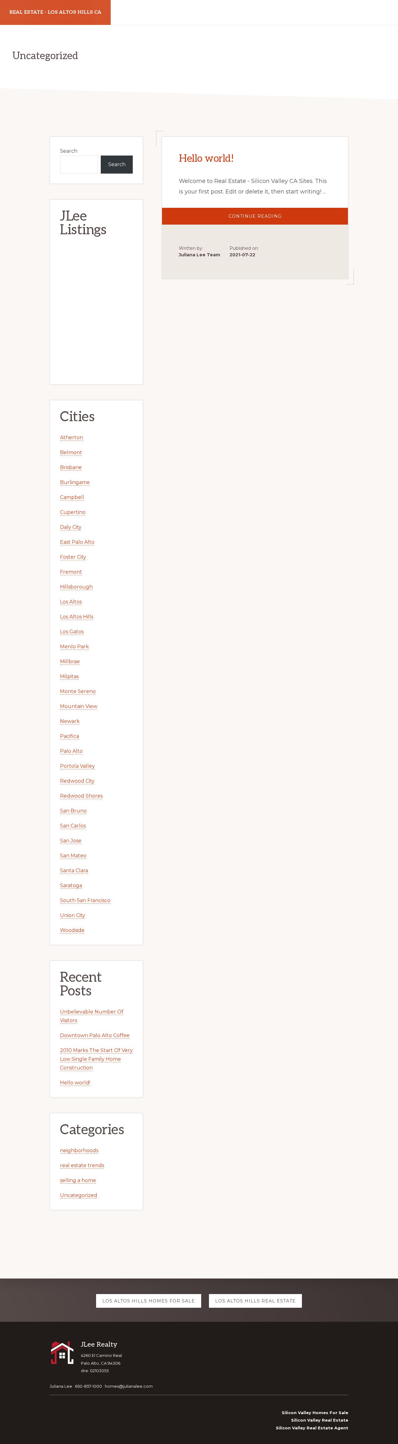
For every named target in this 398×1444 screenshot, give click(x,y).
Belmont (71, 452)
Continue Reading (266, 219)
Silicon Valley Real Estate (319, 1420)
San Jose (70, 841)
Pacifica (69, 736)
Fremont (71, 572)
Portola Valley (77, 766)
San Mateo (73, 856)
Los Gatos (72, 632)
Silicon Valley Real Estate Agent (312, 1427)
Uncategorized (78, 1195)
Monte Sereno (78, 691)
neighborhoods (79, 1150)
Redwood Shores (81, 796)
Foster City (73, 557)
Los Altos (71, 602)
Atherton (71, 437)
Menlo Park (74, 647)
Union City (72, 915)
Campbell (72, 497)
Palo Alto (71, 751)
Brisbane (71, 467)
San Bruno (73, 811)
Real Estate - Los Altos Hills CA (55, 12)
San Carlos (73, 826)
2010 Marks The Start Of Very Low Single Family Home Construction (96, 1059)
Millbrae (70, 661)
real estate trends (82, 1165)
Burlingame (75, 482)
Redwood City (77, 781)
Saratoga (71, 885)
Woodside (72, 930)
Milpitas (69, 676)
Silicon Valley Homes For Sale (315, 1412)
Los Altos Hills (76, 617)
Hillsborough (76, 587)
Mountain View (78, 706)
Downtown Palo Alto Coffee (95, 1035)
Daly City (70, 527)
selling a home (78, 1180)
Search (68, 151)
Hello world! (206, 159)
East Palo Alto (77, 542)
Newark (70, 721)
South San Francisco (85, 900)
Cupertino (73, 512)
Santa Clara (74, 870)
